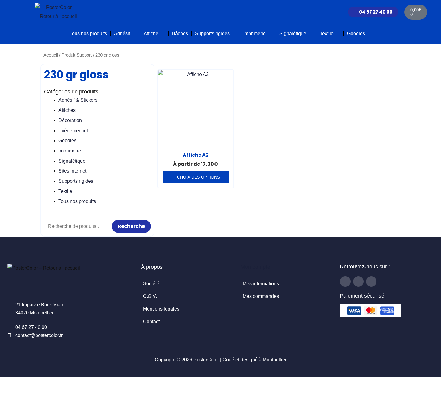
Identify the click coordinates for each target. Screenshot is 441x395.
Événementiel (73, 130)
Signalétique (292, 33)
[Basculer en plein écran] (19, 383)
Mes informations (261, 283)
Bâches (180, 33)
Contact (151, 321)
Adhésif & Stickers (78, 100)
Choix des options (198, 177)
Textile (327, 33)
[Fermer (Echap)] (46, 383)
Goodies (356, 33)
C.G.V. (150, 296)
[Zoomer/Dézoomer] (6, 383)
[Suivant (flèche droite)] (19, 392)
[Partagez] (32, 383)
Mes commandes (261, 296)
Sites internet (72, 170)
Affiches (67, 110)
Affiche (151, 33)
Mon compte (255, 267)
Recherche (131, 226)
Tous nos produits (88, 33)
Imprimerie (254, 33)
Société (151, 283)
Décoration (70, 120)
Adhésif (122, 33)
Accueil (51, 55)
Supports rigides (212, 33)
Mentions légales (161, 308)
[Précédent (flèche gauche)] (6, 392)
